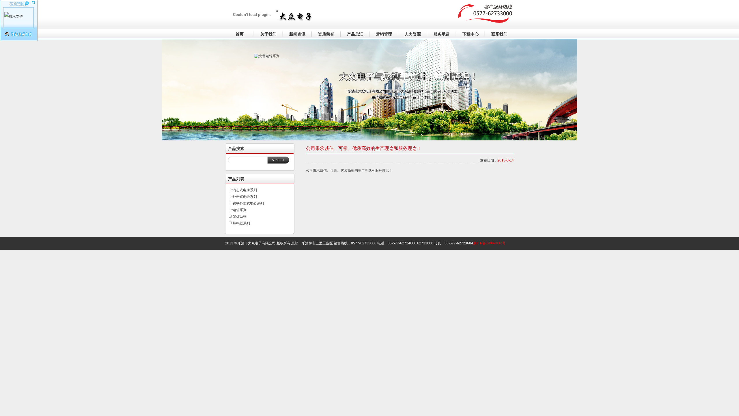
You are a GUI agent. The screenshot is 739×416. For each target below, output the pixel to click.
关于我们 (268, 34)
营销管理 (384, 34)
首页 (240, 34)
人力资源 (413, 34)
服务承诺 (442, 34)
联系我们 (499, 34)
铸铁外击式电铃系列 (248, 203)
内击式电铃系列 (245, 190)
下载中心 (470, 34)
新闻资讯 (297, 34)
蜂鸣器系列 (241, 223)
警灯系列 (240, 217)
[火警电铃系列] (286, 85)
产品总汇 (355, 34)
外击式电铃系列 (245, 197)
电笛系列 (240, 210)
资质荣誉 (326, 34)
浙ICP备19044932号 (489, 243)
